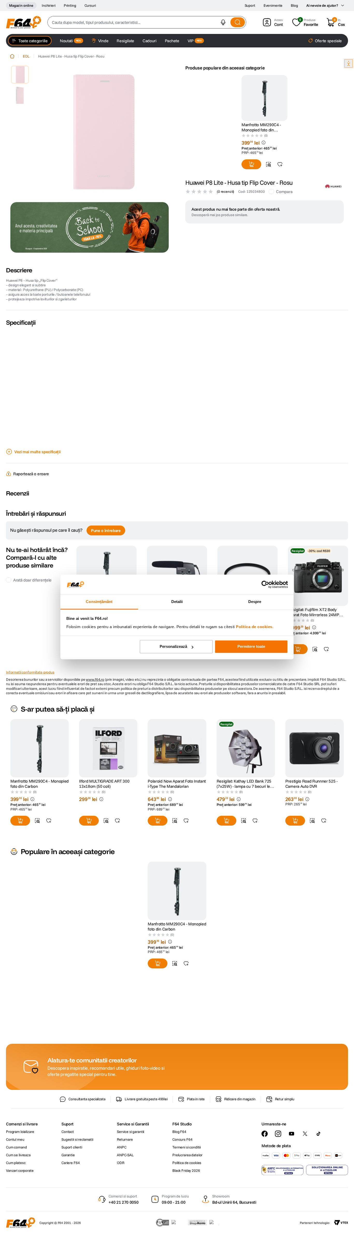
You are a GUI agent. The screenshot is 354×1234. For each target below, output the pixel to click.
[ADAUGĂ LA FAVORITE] (280, 164)
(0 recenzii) (225, 191)
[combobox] (146, 22)
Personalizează (173, 646)
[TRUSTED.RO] (162, 1222)
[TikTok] (318, 1134)
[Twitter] (305, 1134)
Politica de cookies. (254, 627)
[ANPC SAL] (282, 1170)
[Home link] (12, 56)
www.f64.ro (95, 694)
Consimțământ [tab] (99, 601)
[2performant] (217, 1222)
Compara (284, 191)
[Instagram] (278, 1134)
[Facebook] (264, 1134)
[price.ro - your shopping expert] (179, 1222)
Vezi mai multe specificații (37, 451)
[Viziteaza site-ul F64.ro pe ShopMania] (197, 1222)
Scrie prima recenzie (177, 508)
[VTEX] (341, 1222)
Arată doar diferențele (32, 595)
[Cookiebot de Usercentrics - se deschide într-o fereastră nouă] (265, 584)
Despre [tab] (254, 601)
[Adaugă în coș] (251, 164)
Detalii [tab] (177, 601)
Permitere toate (251, 646)
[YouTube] (291, 1134)
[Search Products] (237, 22)
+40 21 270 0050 (123, 1202)
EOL (26, 56)
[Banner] (89, 227)
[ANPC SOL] (327, 1170)
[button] (223, 22)
